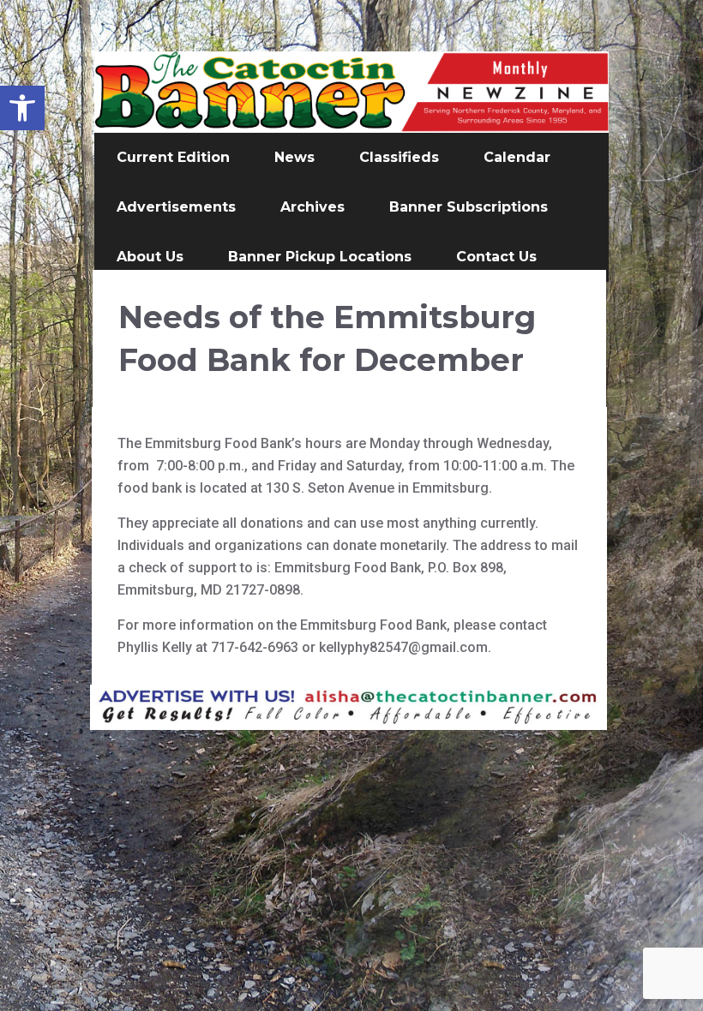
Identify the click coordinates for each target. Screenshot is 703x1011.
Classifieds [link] (399, 157)
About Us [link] (150, 256)
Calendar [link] (517, 157)
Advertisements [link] (176, 207)
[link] (22, 108)
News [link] (294, 157)
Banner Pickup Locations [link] (320, 256)
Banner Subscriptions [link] (468, 207)
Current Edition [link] (173, 157)
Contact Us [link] (496, 256)
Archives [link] (312, 207)
